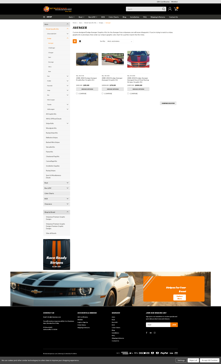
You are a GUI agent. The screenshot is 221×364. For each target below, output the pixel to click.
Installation (134, 17)
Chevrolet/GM (51, 34)
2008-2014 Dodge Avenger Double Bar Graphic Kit (86, 79)
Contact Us (173, 17)
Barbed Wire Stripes (53, 142)
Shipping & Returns (158, 17)
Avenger (51, 43)
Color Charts (114, 17)
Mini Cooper (51, 100)
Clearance (48, 204)
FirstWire (74, 353)
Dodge (49, 38)
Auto (71, 17)
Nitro (49, 66)
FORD (49, 81)
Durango (51, 62)
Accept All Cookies (210, 360)
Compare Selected (168, 103)
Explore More (180, 297)
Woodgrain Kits (51, 128)
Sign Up (85, 322)
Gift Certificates (163, 2)
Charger (50, 52)
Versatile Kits (50, 147)
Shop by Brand (50, 212)
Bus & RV (92, 17)
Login (79, 322)
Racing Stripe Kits (52, 133)
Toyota (49, 104)
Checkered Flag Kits (52, 156)
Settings (181, 360)
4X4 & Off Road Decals (53, 119)
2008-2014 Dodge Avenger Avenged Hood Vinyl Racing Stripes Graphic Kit (138, 80)
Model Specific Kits (52, 29)
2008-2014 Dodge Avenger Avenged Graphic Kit (112, 79)
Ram (49, 71)
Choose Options (87, 89)
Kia (48, 95)
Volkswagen (51, 109)
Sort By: (102, 41)
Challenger (51, 48)
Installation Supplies (53, 166)
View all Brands (51, 233)
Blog (124, 17)
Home (75, 23)
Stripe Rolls (50, 123)
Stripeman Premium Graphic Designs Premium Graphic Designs (55, 226)
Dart (49, 57)
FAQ (145, 17)
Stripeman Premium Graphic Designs (55, 218)
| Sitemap (60, 353)
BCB (103, 17)
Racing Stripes (50, 171)
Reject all (193, 360)
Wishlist (174, 2)
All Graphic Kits (51, 114)
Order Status (81, 325)
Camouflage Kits (51, 161)
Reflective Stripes (52, 137)
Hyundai (49, 85)
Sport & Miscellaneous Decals (53, 176)
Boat (81, 17)
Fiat (48, 76)
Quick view (87, 59)
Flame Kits (49, 152)
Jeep (48, 90)
